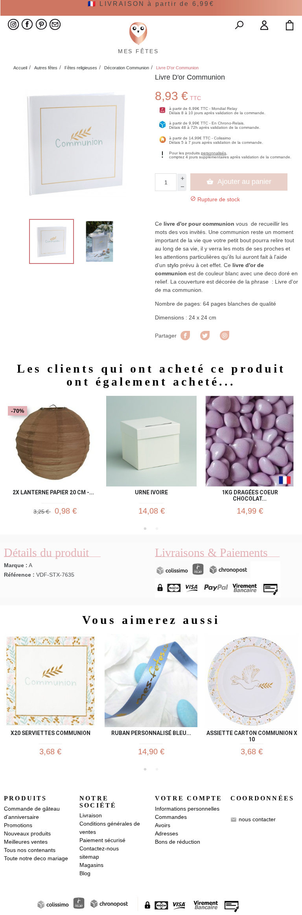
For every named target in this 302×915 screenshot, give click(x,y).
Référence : (19, 575)
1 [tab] (145, 529)
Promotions (18, 825)
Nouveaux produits (27, 833)
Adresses (166, 833)
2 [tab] (157, 529)
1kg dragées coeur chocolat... (250, 494)
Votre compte (188, 798)
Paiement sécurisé (102, 840)
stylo (173, 265)
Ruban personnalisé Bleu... (151, 733)
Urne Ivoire (151, 493)
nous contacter (257, 819)
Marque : (16, 565)
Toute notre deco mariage (36, 858)
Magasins (91, 865)
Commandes (171, 817)
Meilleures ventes (26, 842)
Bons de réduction (177, 842)
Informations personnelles (187, 808)
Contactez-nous (99, 848)
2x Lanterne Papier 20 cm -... (53, 493)
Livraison (90, 815)
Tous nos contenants (29, 850)
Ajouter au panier (238, 182)
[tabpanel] (53, 459)
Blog (84, 873)
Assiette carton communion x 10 (251, 735)
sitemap (89, 857)
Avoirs (162, 825)
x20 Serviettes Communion (50, 733)
